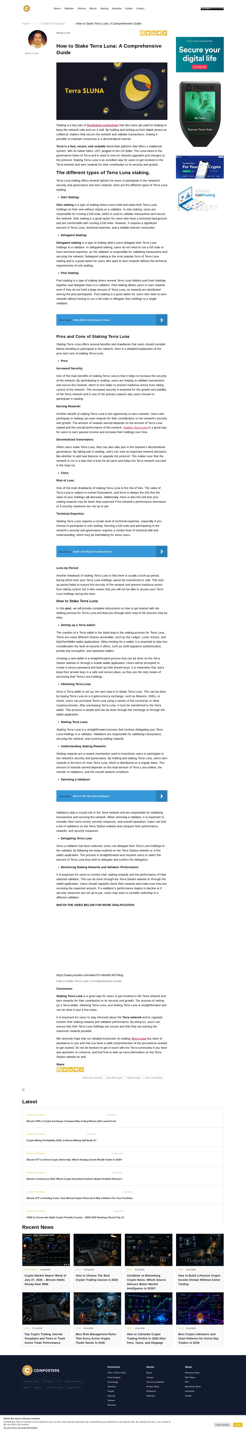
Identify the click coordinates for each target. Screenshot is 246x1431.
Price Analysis (114, 1377)
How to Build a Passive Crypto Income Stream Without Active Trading (199, 1280)
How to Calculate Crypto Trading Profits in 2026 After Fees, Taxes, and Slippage (146, 1338)
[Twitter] (147, 33)
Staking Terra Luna (135, 427)
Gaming (104, 8)
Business (112, 1405)
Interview (112, 1386)
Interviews (189, 1391)
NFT (59, 1381)
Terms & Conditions (155, 1382)
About (149, 1373)
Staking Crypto (134, 1077)
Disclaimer (151, 1391)
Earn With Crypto (114, 1077)
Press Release (74, 1387)
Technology (113, 1382)
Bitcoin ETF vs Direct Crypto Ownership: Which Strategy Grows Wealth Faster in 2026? (74, 1159)
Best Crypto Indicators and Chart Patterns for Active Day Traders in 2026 (198, 1338)
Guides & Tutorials (53, 23)
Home (26, 23)
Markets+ (69, 8)
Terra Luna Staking (153, 1077)
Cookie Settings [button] (222, 1425)
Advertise (117, 8)
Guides (129, 8)
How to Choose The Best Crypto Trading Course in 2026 (97, 1277)
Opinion (111, 1400)
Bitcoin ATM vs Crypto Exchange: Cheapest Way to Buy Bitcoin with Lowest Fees (71, 1121)
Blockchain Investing (92, 1077)
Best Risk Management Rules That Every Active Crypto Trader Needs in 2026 (96, 1338)
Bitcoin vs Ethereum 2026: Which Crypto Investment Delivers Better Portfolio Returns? (74, 1179)
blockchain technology (102, 125)
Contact (140, 8)
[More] (164, 33)
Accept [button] (238, 1425)
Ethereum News (31, 1381)
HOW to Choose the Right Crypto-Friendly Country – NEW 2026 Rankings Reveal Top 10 (75, 1217)
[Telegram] (159, 33)
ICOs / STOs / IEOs (117, 1373)
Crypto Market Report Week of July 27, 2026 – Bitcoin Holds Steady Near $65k (45, 1280)
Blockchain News (74, 1381)
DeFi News (48, 1381)
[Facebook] (142, 33)
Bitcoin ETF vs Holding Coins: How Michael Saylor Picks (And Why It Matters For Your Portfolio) (79, 1198)
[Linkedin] (153, 33)
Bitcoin (93, 8)
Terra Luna (138, 1038)
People (111, 1391)
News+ (57, 8)
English (207, 8)
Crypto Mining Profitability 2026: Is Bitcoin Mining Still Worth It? (61, 1140)
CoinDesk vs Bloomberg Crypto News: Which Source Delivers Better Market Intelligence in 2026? (146, 1282)
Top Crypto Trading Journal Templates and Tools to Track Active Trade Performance (44, 1338)
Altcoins (82, 8)
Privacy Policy (152, 1386)
